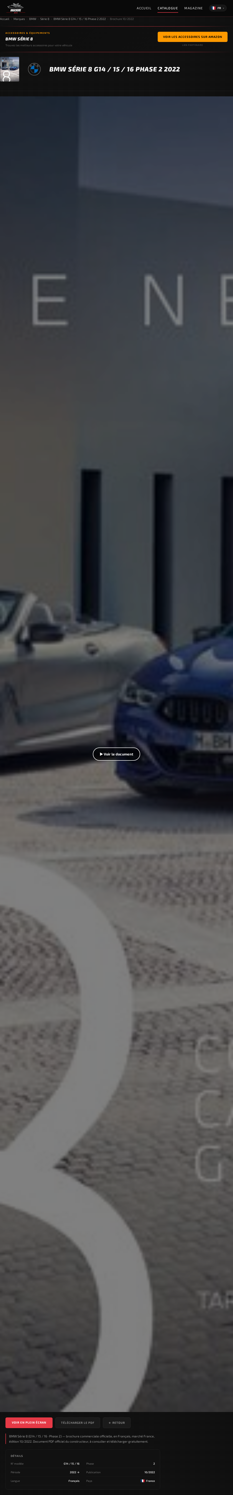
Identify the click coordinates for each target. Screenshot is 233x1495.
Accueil (144, 8)
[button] (116, 754)
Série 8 (44, 19)
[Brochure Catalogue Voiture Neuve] (15, 8)
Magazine (193, 8)
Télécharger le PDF (77, 1422)
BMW (32, 19)
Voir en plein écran (29, 1422)
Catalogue (168, 8)
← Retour (117, 1422)
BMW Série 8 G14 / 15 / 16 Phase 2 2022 (79, 19)
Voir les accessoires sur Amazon (192, 37)
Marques (19, 19)
